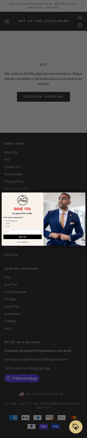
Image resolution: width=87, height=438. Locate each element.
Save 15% (22, 237)
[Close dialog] (83, 194)
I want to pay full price (22, 242)
